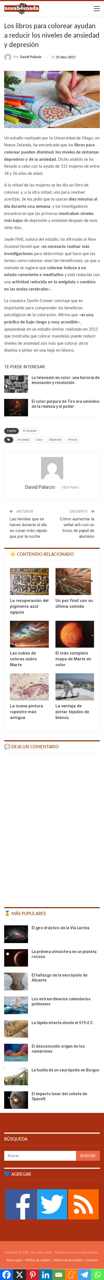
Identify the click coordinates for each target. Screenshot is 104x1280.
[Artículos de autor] (52, 468)
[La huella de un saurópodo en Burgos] (16, 1076)
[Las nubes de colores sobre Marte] (29, 634)
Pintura (72, 439)
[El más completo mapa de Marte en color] (74, 634)
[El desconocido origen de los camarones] (16, 1052)
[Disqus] (52, 828)
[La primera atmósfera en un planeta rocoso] (16, 958)
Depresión (55, 439)
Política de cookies (37, 1260)
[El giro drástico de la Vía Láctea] (16, 934)
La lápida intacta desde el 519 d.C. (63, 1023)
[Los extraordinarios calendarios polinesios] (16, 1005)
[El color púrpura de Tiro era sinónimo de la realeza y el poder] (16, 408)
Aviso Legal (14, 1260)
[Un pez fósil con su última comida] (74, 581)
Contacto (92, 1260)
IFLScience (29, 430)
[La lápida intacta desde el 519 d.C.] (16, 1029)
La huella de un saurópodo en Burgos (65, 1070)
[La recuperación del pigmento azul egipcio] (29, 581)
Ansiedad (23, 439)
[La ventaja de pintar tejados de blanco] (74, 686)
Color (39, 439)
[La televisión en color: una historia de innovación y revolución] (16, 384)
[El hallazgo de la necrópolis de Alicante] (16, 981)
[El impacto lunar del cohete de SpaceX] (16, 1100)
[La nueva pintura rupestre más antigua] (29, 686)
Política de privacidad (68, 1260)
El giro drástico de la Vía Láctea (60, 928)
